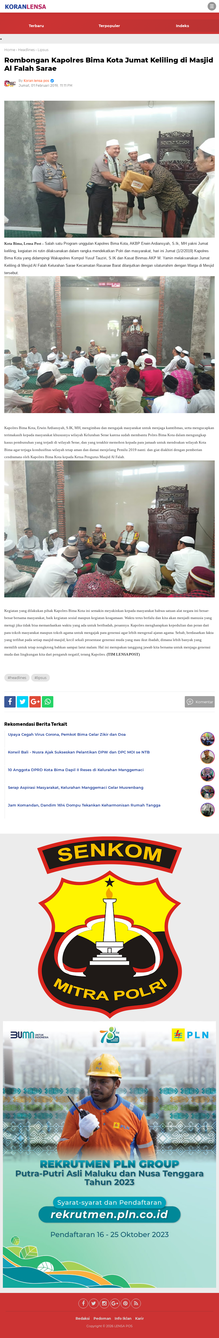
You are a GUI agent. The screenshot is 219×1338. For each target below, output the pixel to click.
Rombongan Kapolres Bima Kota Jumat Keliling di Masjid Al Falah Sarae (108, 64)
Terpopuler (109, 25)
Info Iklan (123, 1318)
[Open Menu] (212, 6)
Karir (139, 1318)
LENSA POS (123, 1326)
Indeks (182, 25)
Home (9, 50)
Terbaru (36, 25)
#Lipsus (40, 678)
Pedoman (102, 1318)
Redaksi (83, 1318)
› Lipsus (42, 50)
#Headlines (17, 678)
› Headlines (25, 50)
